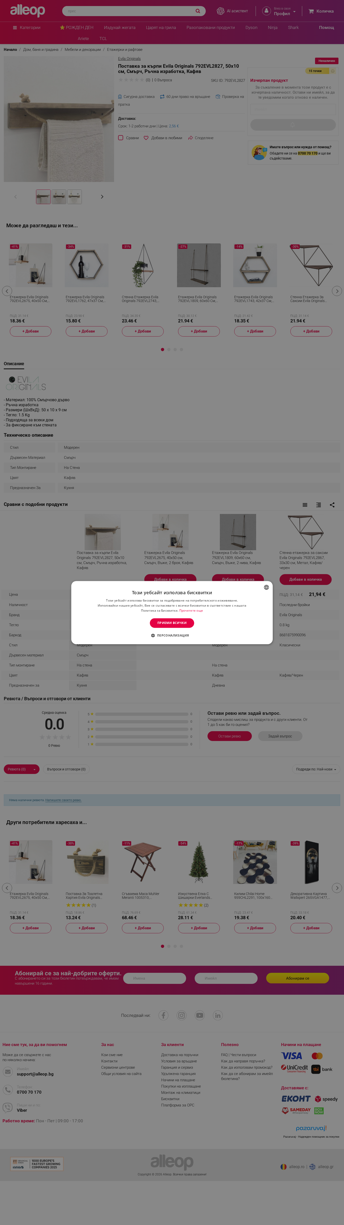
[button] (172, 635)
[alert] (172, 612)
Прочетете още (191, 610)
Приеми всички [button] (172, 623)
